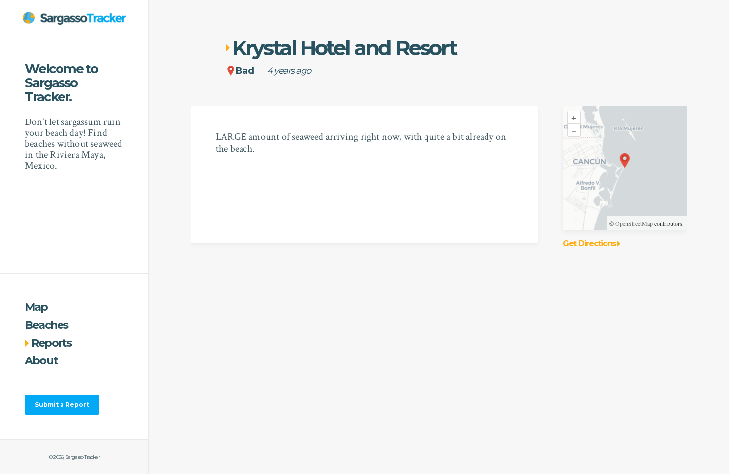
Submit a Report (62, 404)
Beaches (46, 325)
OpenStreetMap (634, 223)
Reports (51, 343)
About (41, 360)
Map (36, 307)
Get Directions (589, 244)
